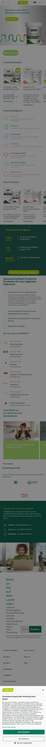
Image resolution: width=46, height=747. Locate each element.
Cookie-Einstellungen (27, 724)
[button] (23, 743)
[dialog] (23, 716)
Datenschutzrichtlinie (9, 727)
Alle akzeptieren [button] (24, 732)
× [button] (43, 690)
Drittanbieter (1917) (27, 712)
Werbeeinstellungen (8, 722)
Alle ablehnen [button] (24, 739)
